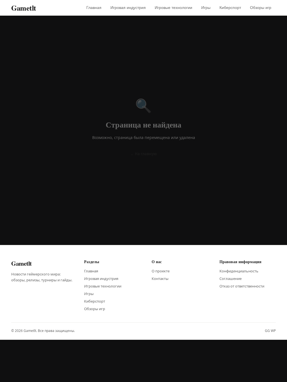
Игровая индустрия (128, 7)
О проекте (161, 270)
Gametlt (23, 8)
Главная (93, 7)
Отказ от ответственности (241, 286)
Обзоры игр (260, 7)
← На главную (143, 153)
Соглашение (230, 278)
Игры (205, 7)
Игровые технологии (173, 7)
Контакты (160, 278)
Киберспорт (230, 7)
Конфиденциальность (238, 270)
